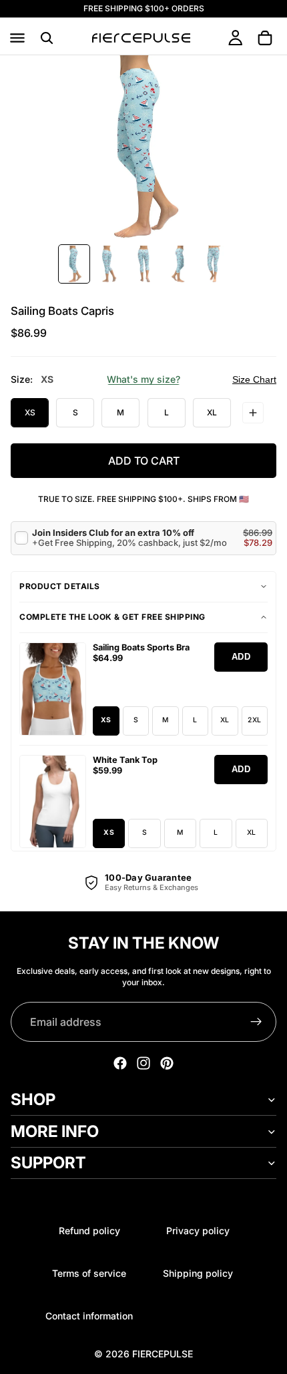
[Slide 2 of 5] (108, 264)
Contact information (89, 1315)
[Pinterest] (167, 1063)
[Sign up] (256, 1022)
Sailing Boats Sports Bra (141, 647)
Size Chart (254, 379)
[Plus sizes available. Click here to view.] (253, 412)
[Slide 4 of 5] (178, 264)
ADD (241, 657)
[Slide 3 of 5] (143, 264)
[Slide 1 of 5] (74, 264)
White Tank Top (125, 760)
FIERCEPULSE (162, 1353)
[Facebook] (120, 1063)
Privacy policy (198, 1230)
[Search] (46, 38)
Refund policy (89, 1230)
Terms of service (89, 1273)
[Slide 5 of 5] (213, 264)
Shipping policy (198, 1273)
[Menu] (17, 38)
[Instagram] (143, 1063)
